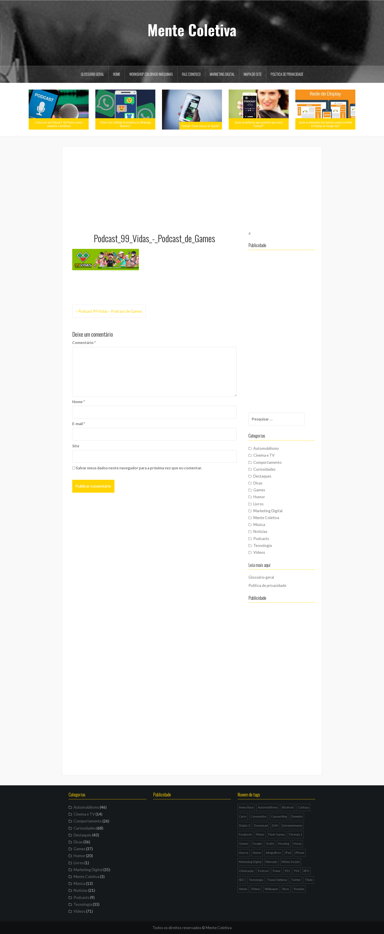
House (297, 843)
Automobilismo (266, 448)
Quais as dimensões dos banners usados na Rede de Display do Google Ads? (325, 124)
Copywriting (279, 816)
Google (257, 843)
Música (259, 524)
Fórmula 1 (295, 834)
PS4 (296, 871)
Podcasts (261, 538)
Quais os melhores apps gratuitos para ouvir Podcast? (259, 124)
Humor (259, 496)
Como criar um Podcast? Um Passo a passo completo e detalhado (58, 124)
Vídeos (259, 552)
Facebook (245, 834)
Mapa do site (253, 74)
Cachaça (303, 807)
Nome (78, 401)
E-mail (78, 423)
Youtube (298, 889)
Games (259, 490)
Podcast (263, 871)
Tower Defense (277, 880)
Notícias (260, 531)
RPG (306, 871)
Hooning (283, 843)
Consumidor (259, 816)
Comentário (84, 342)
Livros (258, 504)
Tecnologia (262, 545)
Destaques (262, 476)
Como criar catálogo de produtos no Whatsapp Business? (125, 124)
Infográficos (273, 852)
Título (309, 880)
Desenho (297, 816)
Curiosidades (264, 469)
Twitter (296, 880)
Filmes (260, 834)
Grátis (270, 843)
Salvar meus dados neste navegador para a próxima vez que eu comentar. (139, 468)
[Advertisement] (192, 188)
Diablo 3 (244, 825)
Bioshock (288, 807)
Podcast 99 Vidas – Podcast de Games (110, 311)
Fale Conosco (191, 74)
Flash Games (276, 834)
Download (261, 825)
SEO (241, 880)
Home (116, 74)
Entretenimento (292, 825)
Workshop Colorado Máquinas (151, 74)
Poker (277, 871)
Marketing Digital (222, 74)
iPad (288, 852)
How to (243, 852)
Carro (242, 816)
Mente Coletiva (192, 29)
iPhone (299, 852)
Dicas (257, 483)
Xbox (285, 889)
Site (75, 446)
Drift (275, 825)
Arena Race (246, 807)
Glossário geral (92, 74)
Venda (243, 889)
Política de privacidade (287, 74)
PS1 (287, 871)
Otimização (246, 871)
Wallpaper (271, 889)
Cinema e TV (264, 455)
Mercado (271, 862)
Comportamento (267, 462)
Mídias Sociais (291, 862)
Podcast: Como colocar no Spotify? (201, 125)
